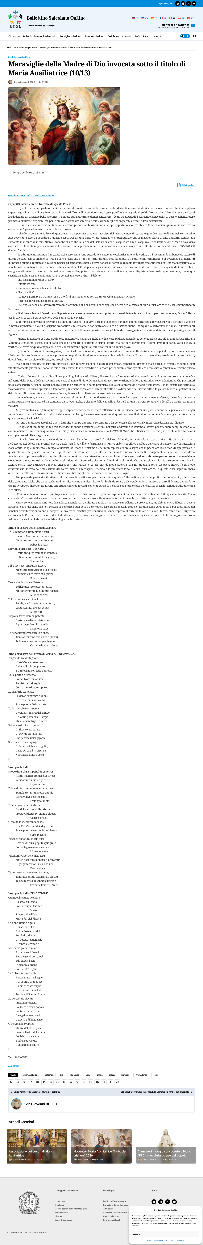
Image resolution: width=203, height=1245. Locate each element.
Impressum (180, 1240)
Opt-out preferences (155, 1240)
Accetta (136, 1234)
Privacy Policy (169, 1240)
